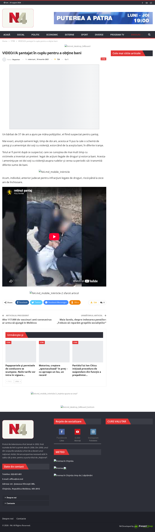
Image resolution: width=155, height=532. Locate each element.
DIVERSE (99, 34)
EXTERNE (69, 34)
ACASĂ (6, 34)
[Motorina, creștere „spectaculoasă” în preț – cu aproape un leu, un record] (54, 351)
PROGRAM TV (117, 34)
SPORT (84, 34)
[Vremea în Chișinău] (64, 461)
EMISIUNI (135, 34)
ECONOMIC (52, 34)
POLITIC (35, 34)
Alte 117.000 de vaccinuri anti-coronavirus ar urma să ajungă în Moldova (26, 321)
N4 (120, 526)
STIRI (103, 59)
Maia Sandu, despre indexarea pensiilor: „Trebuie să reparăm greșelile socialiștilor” (81, 321)
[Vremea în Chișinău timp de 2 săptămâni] (73, 475)
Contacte (11, 503)
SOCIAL (21, 34)
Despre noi (11, 497)
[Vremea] (60, 468)
